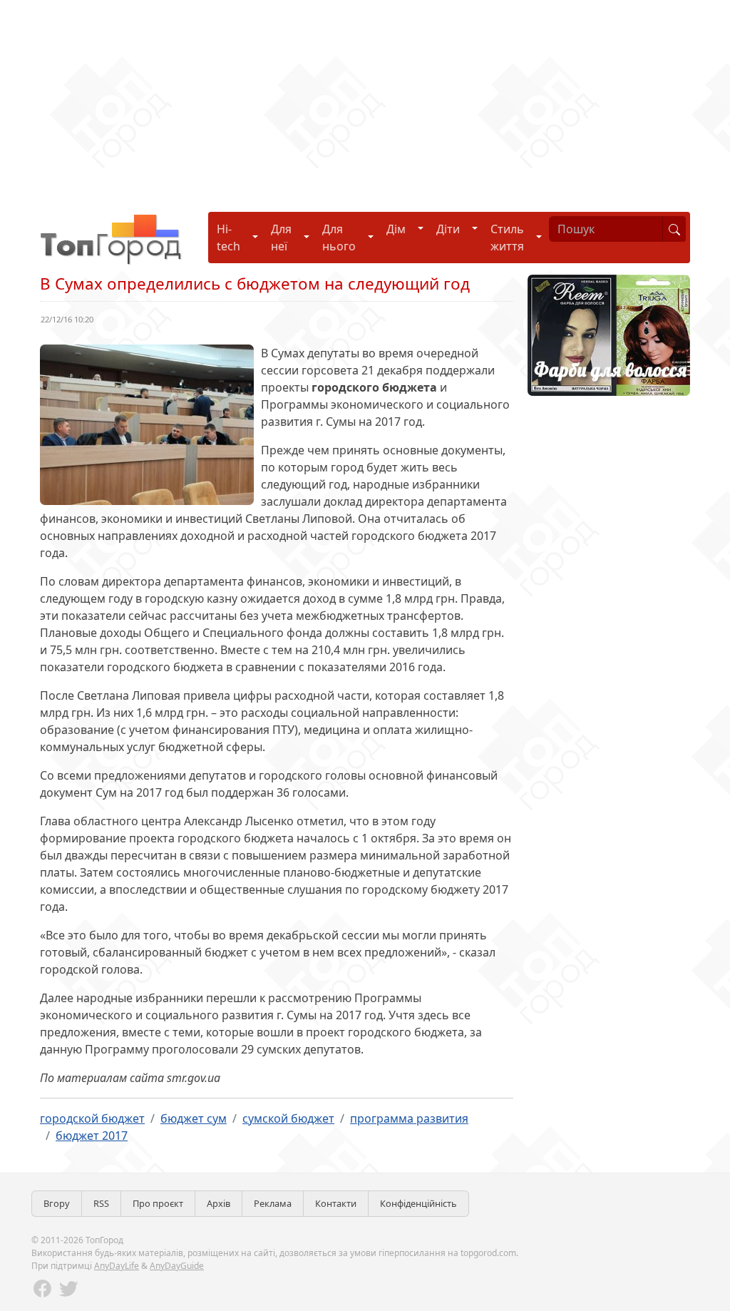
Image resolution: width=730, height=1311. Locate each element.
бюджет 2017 (92, 1135)
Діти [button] (448, 229)
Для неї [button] (281, 237)
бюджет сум (193, 1118)
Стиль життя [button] (507, 237)
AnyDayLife (116, 1266)
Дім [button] (396, 229)
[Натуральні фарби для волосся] (609, 334)
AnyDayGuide (177, 1266)
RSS (101, 1203)
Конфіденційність (418, 1203)
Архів (218, 1203)
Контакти (335, 1203)
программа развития (409, 1118)
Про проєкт (158, 1203)
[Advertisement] (365, 100)
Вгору (56, 1203)
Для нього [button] (339, 237)
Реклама (273, 1203)
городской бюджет (92, 1118)
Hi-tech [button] (228, 237)
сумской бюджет (288, 1118)
